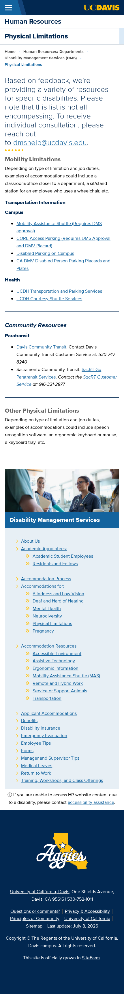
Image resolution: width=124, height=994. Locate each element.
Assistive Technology (54, 660)
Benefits (29, 720)
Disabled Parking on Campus (45, 253)
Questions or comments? (35, 911)
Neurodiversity (47, 616)
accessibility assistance (91, 802)
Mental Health (47, 608)
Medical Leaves (36, 765)
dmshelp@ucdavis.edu (50, 142)
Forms (27, 750)
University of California (87, 918)
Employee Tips (36, 743)
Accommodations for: (42, 586)
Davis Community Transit (41, 347)
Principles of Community (34, 918)
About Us (30, 541)
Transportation (47, 698)
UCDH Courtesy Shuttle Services (49, 298)
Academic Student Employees (63, 556)
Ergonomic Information (55, 668)
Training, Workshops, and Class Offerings (62, 780)
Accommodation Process (46, 578)
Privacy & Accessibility (87, 911)
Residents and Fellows (55, 563)
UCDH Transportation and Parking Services (59, 291)
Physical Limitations (52, 623)
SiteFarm (91, 957)
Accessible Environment (57, 653)
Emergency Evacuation (44, 735)
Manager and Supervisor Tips (50, 758)
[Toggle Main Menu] (8, 7)
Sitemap (34, 926)
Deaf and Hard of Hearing (58, 601)
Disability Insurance (40, 728)
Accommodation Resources (48, 646)
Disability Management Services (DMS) (41, 58)
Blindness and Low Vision (58, 593)
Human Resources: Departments (53, 51)
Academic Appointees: (44, 548)
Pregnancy (43, 631)
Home (10, 51)
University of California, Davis (39, 891)
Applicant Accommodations (49, 713)
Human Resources (33, 21)
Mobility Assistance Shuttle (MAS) (66, 675)
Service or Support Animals (60, 690)
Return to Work (36, 773)
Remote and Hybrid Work (58, 683)
